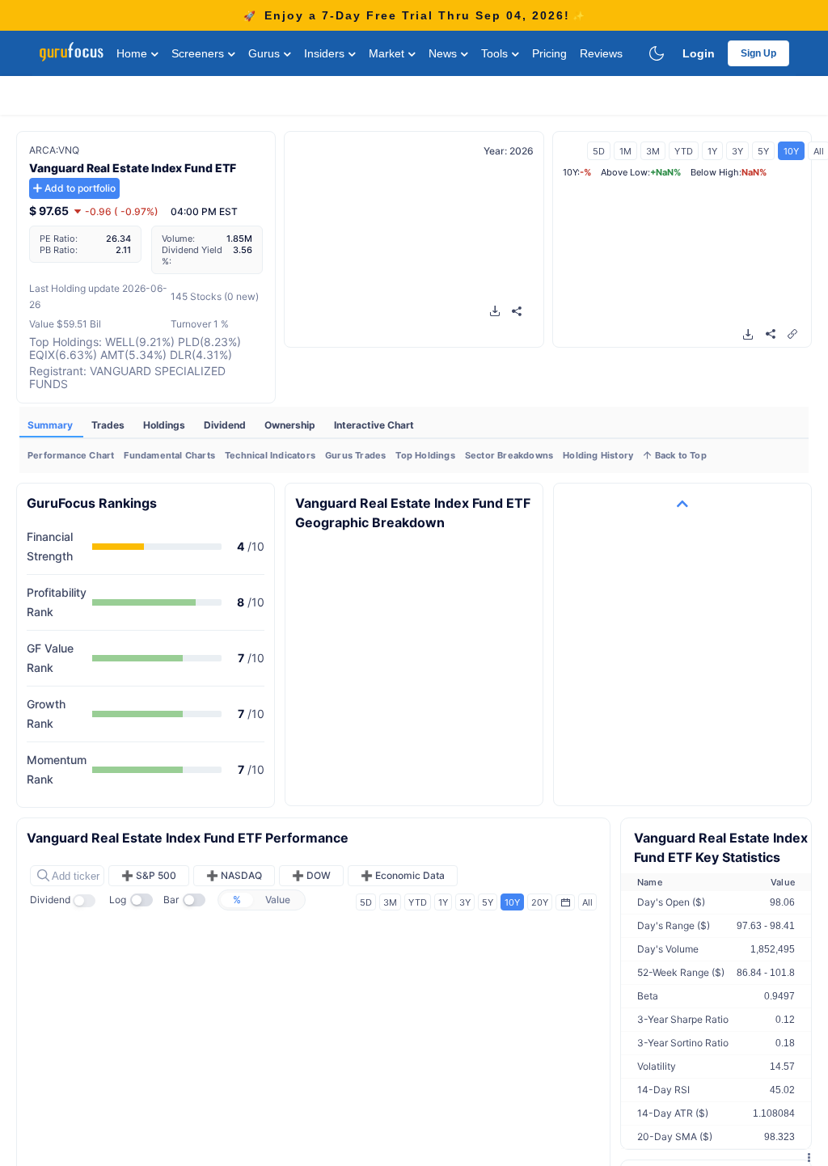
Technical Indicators (270, 455)
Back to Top (679, 455)
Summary (51, 425)
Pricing (549, 53)
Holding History (598, 455)
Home (133, 53)
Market (388, 53)
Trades (109, 425)
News (444, 53)
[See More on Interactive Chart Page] (792, 333)
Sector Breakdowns (509, 455)
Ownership (291, 425)
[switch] (89, 901)
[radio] (237, 900)
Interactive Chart (374, 425)
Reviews (601, 53)
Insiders (326, 53)
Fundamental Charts (169, 455)
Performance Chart (70, 455)
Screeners (199, 53)
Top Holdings (424, 455)
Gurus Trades (355, 455)
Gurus (265, 53)
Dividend (226, 425)
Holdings (165, 425)
